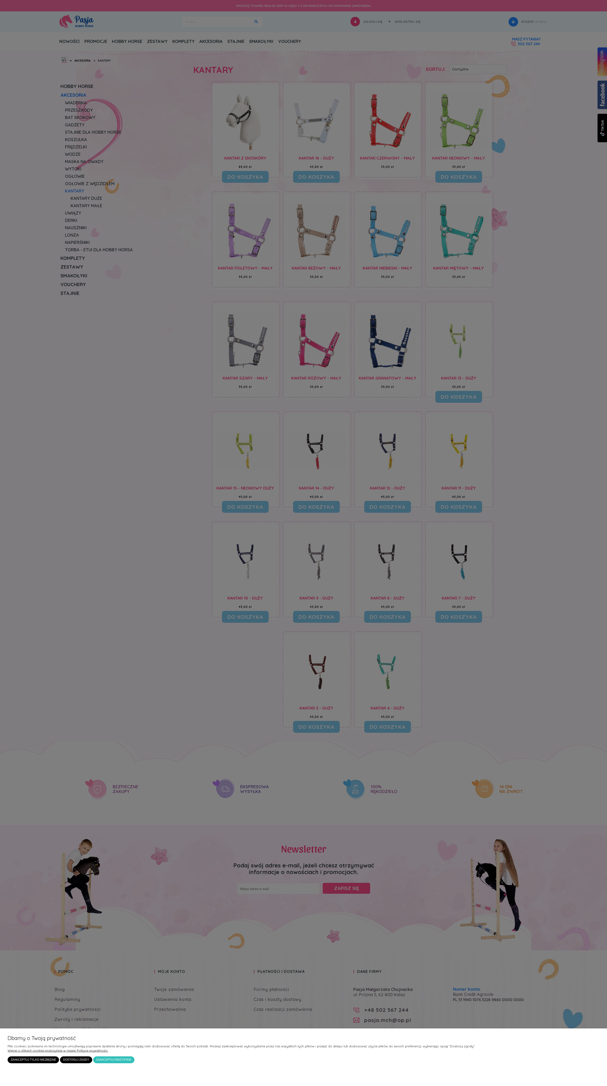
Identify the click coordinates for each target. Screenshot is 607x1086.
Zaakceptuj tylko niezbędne (33, 1059)
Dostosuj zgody (76, 1059)
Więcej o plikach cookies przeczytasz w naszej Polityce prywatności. (58, 1050)
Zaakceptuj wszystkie (113, 1059)
